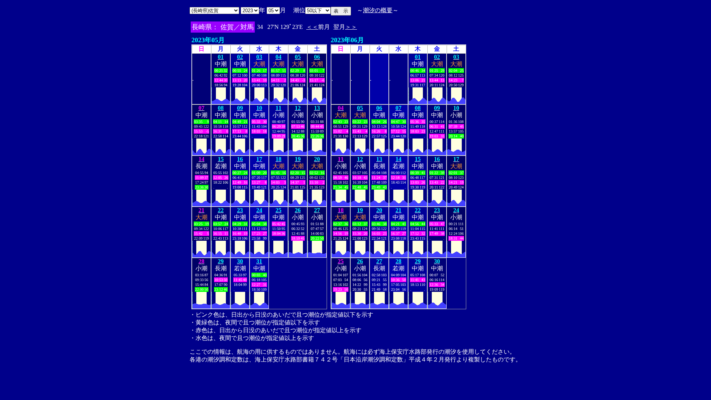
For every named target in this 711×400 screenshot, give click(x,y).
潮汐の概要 (378, 10)
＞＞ (351, 27)
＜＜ (312, 27)
